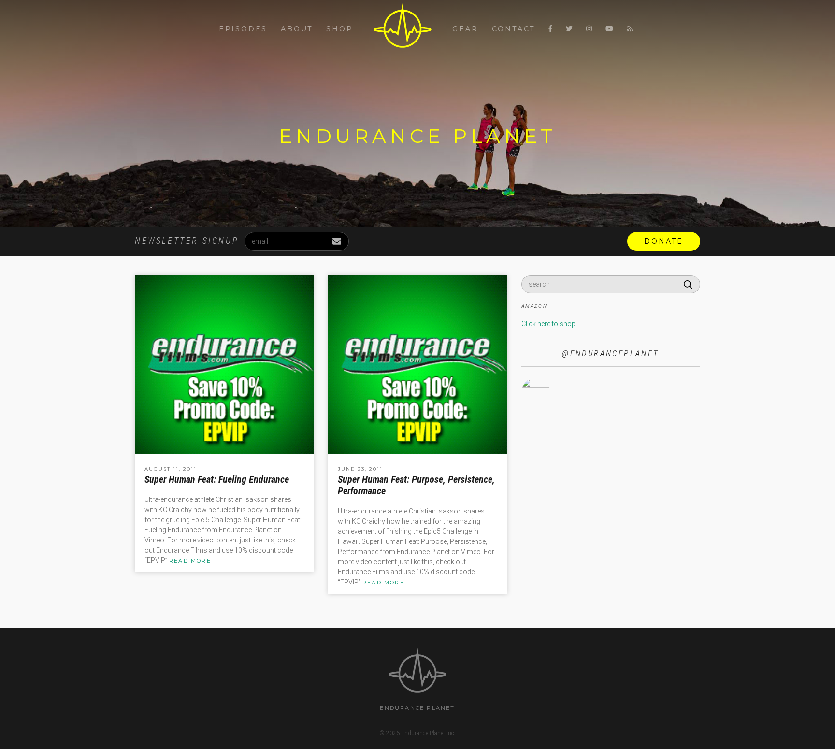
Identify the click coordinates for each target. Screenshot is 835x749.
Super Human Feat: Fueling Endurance (216, 479)
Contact (513, 29)
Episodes (243, 29)
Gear (465, 29)
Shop (339, 29)
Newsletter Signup (186, 241)
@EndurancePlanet (610, 353)
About (297, 29)
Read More (190, 560)
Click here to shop (548, 324)
